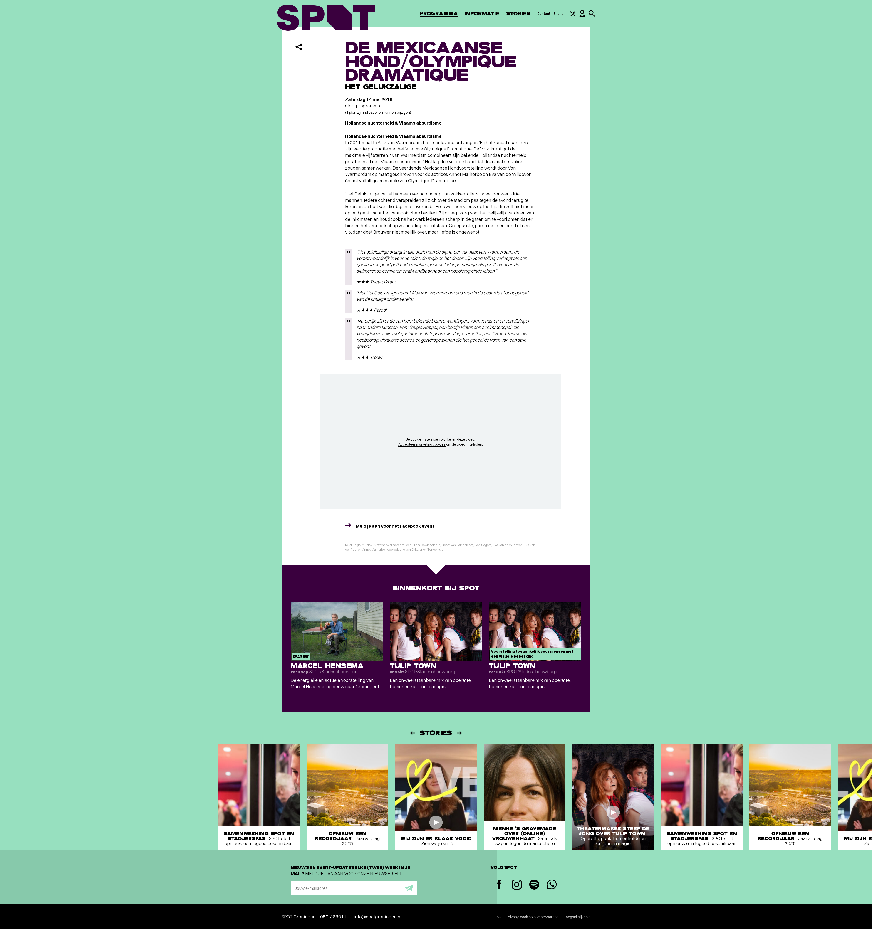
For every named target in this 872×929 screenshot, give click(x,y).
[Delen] (299, 47)
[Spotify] (534, 885)
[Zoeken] (592, 15)
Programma (439, 13)
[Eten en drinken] (573, 15)
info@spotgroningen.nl (377, 916)
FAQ (498, 916)
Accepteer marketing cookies (422, 444)
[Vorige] (412, 733)
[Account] (582, 16)
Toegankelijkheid (577, 916)
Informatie (482, 13)
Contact (543, 14)
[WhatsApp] (551, 885)
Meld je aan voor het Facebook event (395, 526)
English (559, 14)
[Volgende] (460, 733)
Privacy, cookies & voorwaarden (533, 916)
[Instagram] (516, 885)
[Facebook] (499, 885)
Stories (518, 13)
